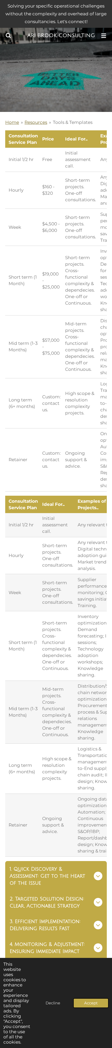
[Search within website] (8, 35)
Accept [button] (91, 1002)
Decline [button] (53, 1002)
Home (12, 122)
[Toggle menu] (103, 35)
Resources (35, 122)
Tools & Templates (72, 122)
